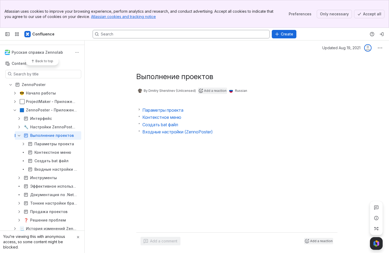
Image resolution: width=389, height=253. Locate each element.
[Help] (372, 34)
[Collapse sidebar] (7, 34)
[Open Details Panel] (376, 218)
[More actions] (77, 52)
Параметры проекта (162, 110)
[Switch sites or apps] (17, 34)
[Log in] (381, 34)
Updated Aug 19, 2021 (341, 48)
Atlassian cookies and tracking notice (123, 16)
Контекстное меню (161, 117)
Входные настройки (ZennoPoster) (177, 131)
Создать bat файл (160, 124)
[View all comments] (376, 207)
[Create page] (376, 228)
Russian (241, 91)
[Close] (78, 237)
